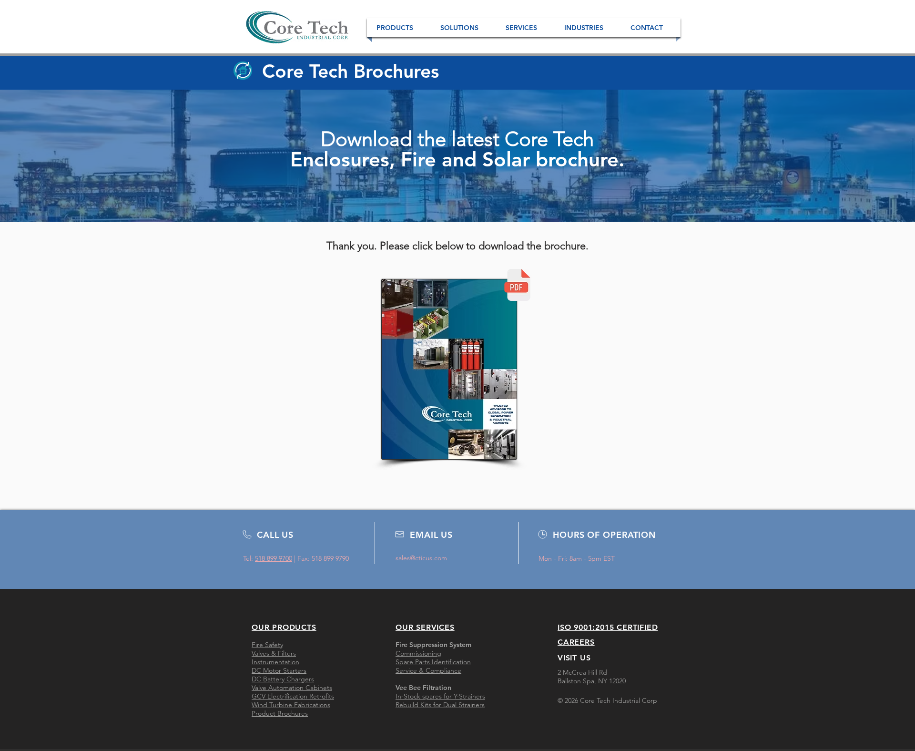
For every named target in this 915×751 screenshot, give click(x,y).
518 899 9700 (273, 558)
